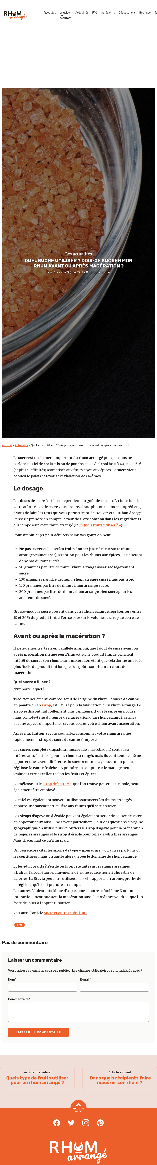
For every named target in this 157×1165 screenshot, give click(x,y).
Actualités (81, 12)
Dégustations (127, 12)
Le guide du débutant (66, 15)
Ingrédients (108, 12)
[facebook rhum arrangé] (56, 1123)
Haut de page (78, 1110)
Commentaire (19, 999)
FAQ (94, 12)
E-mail (85, 979)
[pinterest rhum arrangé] (100, 1123)
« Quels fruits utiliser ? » (100, 525)
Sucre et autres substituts (65, 913)
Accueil (7, 445)
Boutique (145, 12)
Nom (12, 979)
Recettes (50, 12)
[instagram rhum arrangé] (85, 1123)
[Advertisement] (78, 59)
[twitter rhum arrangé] (71, 1123)
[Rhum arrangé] (15, 15)
